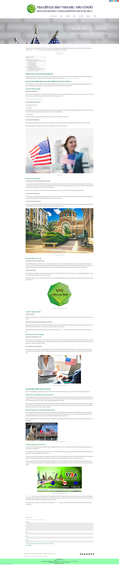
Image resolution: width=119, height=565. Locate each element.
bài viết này (62, 329)
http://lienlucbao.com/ (61, 560)
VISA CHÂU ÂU (81, 16)
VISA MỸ (61, 16)
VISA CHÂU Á (88, 16)
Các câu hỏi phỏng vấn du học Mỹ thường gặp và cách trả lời (36, 60)
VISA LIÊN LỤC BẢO (53, 16)
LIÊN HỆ (94, 16)
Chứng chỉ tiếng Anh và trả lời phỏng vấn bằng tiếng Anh (36, 69)
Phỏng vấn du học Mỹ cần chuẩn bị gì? (32, 59)
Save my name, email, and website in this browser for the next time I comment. (40, 543)
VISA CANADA (67, 16)
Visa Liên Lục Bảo (34, 49)
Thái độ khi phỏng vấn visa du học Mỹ (33, 70)
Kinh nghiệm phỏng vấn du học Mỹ (32, 67)
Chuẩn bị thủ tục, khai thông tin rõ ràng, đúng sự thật (35, 68)
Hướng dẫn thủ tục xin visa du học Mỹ (72, 78)
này (42, 406)
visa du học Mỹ (57, 502)
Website (27, 539)
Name (27, 532)
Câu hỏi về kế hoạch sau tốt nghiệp (33, 66)
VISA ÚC (74, 16)
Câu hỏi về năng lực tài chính (32, 65)
